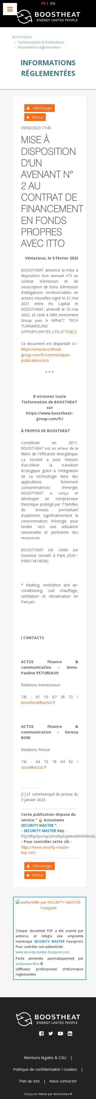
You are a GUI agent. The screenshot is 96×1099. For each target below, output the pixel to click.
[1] (74, 331)
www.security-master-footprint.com (42, 952)
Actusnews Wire (27, 964)
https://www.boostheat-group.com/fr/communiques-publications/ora (46, 355)
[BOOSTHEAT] (48, 16)
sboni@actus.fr (34, 767)
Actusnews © (63, 1094)
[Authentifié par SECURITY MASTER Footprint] (48, 912)
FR (43, 3)
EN (52, 3)
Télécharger (41, 108)
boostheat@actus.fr (38, 702)
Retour (36, 117)
